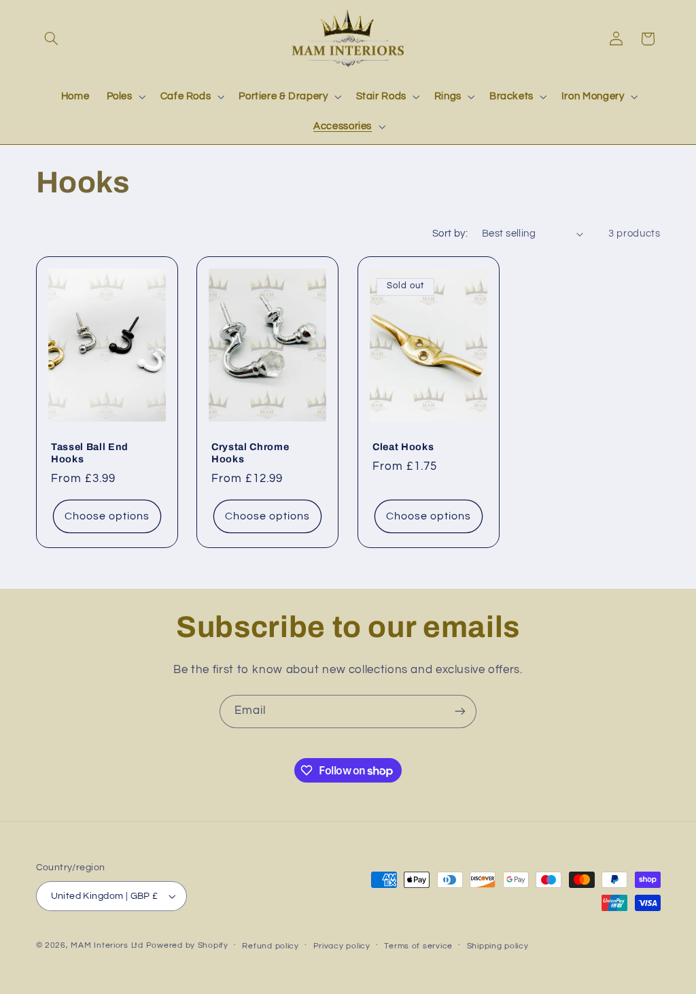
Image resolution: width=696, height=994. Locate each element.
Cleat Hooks (403, 446)
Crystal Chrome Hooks (250, 452)
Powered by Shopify (187, 945)
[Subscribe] (460, 711)
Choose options (107, 516)
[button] (51, 38)
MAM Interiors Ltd (107, 945)
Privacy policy (341, 946)
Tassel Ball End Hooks (89, 452)
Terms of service (418, 946)
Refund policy (270, 946)
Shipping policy (498, 946)
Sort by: (450, 233)
